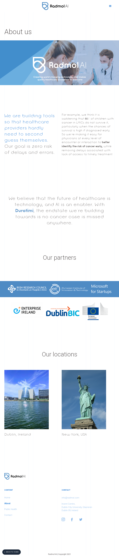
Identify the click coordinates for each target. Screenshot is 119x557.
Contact (8, 515)
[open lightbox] (59, 289)
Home (7, 497)
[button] (110, 6)
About (7, 503)
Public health (10, 509)
